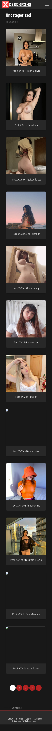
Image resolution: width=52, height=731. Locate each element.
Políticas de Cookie (23, 719)
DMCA (10, 719)
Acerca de (38, 719)
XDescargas (31, 721)
